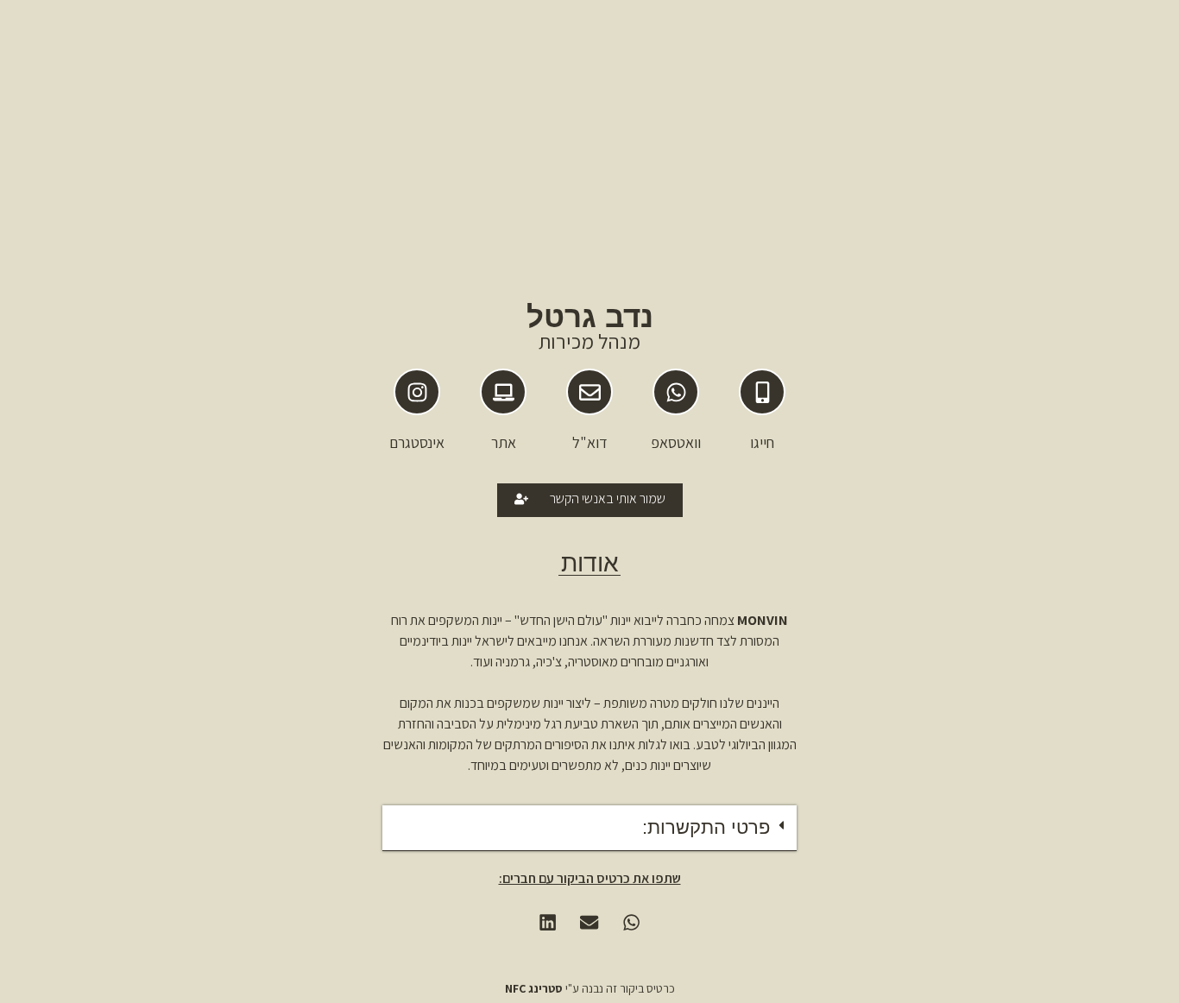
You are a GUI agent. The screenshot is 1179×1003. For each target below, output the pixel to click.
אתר (503, 442)
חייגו (762, 442)
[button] (589, 828)
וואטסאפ (676, 442)
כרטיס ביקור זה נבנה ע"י (590, 988)
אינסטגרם (416, 442)
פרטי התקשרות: (706, 827)
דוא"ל (590, 442)
